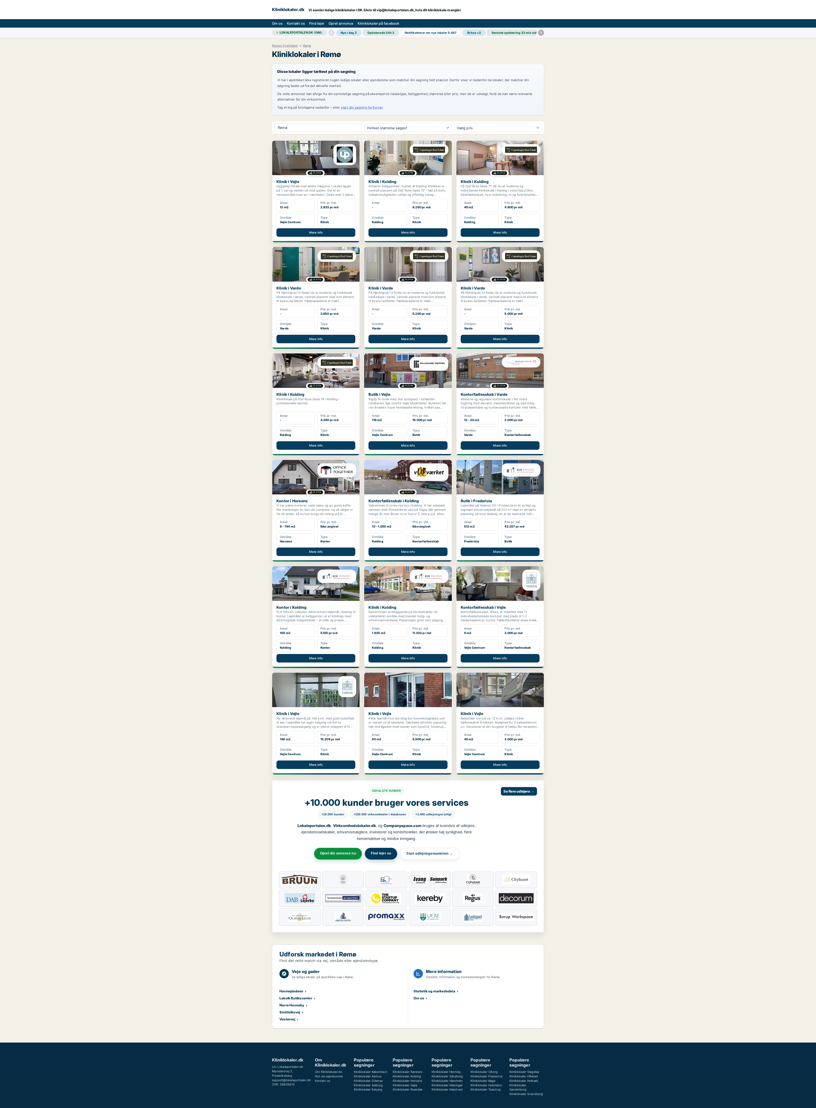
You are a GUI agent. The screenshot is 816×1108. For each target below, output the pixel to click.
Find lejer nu (381, 853)
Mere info (316, 232)
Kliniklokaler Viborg (484, 1072)
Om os (277, 23)
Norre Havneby (291, 1005)
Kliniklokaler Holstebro (486, 1085)
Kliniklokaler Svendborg (526, 1094)
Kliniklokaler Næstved (447, 1089)
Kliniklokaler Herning (446, 1072)
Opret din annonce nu (338, 853)
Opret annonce (341, 23)
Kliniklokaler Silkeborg (447, 1076)
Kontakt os (296, 23)
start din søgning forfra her (362, 107)
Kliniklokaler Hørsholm (447, 1080)
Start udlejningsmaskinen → (429, 853)
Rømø (307, 45)
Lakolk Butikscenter (295, 998)
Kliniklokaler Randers (407, 1072)
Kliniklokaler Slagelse (524, 1072)
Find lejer (316, 23)
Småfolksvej (289, 1012)
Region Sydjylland (285, 45)
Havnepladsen (291, 991)
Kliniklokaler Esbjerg (368, 1089)
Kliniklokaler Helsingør (447, 1085)
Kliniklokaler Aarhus (367, 1076)
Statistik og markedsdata (434, 991)
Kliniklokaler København (371, 1072)
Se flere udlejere (518, 791)
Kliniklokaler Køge (483, 1080)
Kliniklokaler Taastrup (485, 1089)
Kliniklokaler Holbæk (523, 1080)
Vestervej (287, 1019)
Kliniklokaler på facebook (379, 23)
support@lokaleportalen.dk (291, 1080)
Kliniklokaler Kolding (407, 1076)
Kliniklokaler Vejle (405, 1085)
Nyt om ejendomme (329, 1076)
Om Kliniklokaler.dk (328, 1072)
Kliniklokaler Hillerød (523, 1076)
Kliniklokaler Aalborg (368, 1085)
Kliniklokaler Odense (368, 1080)
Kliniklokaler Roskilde (407, 1089)
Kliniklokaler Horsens (407, 1080)
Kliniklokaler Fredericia (486, 1076)
